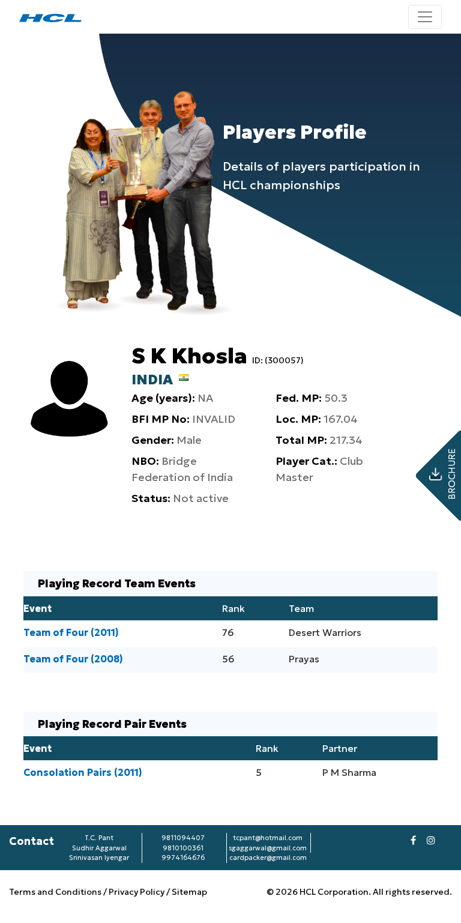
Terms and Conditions (56, 891)
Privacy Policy (136, 891)
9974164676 (183, 857)
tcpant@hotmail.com (268, 838)
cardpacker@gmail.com (268, 857)
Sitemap (189, 891)
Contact (31, 841)
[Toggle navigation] (425, 17)
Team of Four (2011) (71, 632)
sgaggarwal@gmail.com (268, 848)
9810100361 (183, 848)
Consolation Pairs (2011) (82, 772)
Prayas (304, 659)
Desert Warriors (325, 632)
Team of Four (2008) (73, 659)
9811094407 (183, 838)
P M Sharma (349, 772)
